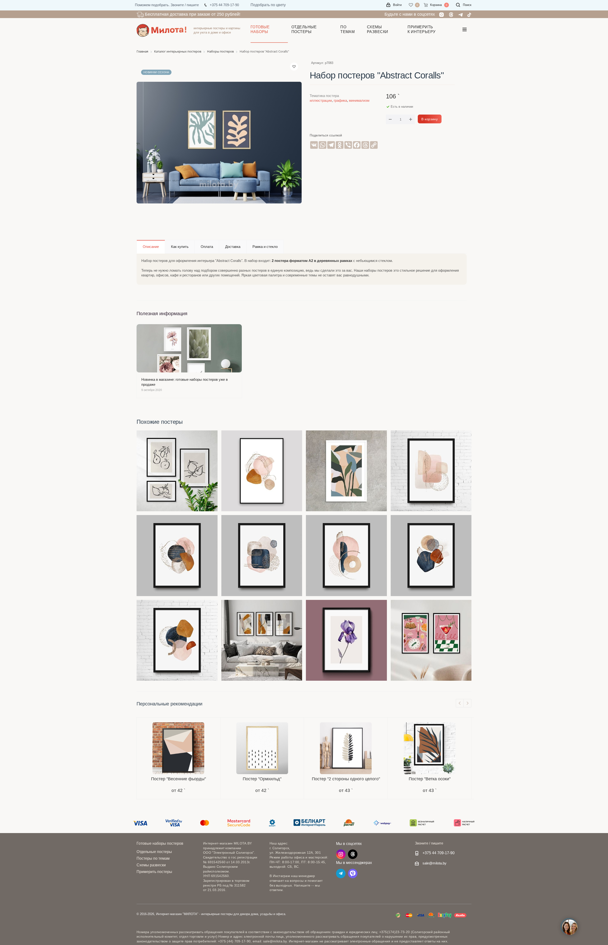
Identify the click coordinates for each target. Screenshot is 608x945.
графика (340, 100)
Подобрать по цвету (268, 5)
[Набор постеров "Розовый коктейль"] (431, 640)
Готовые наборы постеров (160, 843)
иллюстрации (321, 100)
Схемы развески (151, 865)
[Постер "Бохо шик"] (261, 470)
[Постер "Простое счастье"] (261, 555)
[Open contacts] (569, 927)
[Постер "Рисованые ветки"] (346, 470)
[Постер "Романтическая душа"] (431, 470)
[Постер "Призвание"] (346, 555)
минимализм (359, 100)
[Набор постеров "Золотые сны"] (261, 640)
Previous (460, 703)
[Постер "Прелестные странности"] (431, 555)
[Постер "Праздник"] (177, 640)
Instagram (341, 854)
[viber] (352, 873)
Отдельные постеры (154, 852)
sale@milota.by (434, 863)
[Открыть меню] (464, 30)
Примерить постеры (154, 872)
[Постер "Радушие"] (177, 555)
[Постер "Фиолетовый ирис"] (346, 640)
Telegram (341, 873)
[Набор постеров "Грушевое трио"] (177, 470)
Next (467, 703)
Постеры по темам (153, 858)
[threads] (352, 854)
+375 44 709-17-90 (439, 853)
